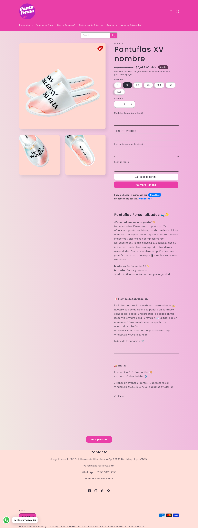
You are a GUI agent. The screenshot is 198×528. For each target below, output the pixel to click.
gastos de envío (145, 71)
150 (170, 85)
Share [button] (121, 396)
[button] (26, 25)
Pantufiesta (32, 526)
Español (26, 516)
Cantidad (118, 98)
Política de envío (136, 526)
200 (119, 91)
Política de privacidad (94, 526)
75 (148, 85)
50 (137, 85)
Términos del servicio (116, 526)
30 (127, 85)
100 (159, 85)
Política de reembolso (71, 526)
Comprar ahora (146, 184)
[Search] (113, 35)
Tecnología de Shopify (48, 526)
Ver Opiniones (99, 439)
